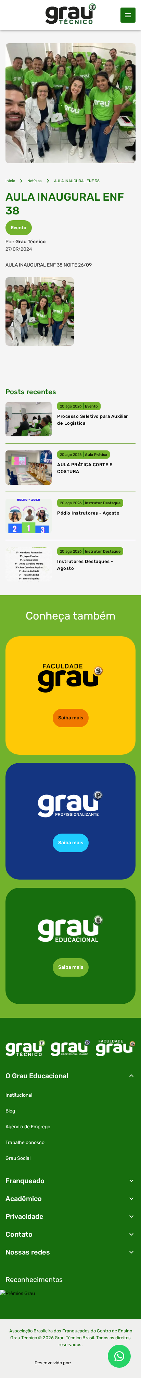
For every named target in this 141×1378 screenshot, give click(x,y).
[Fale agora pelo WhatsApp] (119, 1356)
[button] (70, 1075)
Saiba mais (70, 718)
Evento (18, 227)
